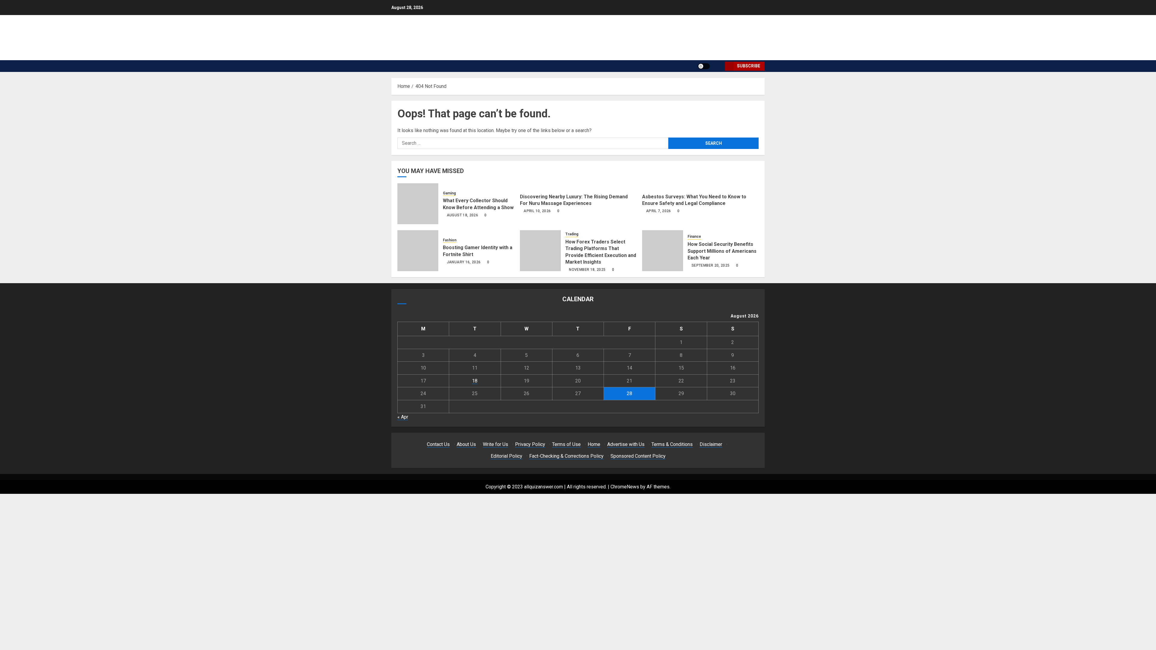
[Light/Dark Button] (704, 66)
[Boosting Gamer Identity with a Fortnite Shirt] (417, 250)
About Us (466, 444)
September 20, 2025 (710, 265)
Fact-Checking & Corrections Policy (566, 456)
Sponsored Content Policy (638, 456)
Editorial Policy (506, 456)
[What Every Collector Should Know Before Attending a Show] (417, 203)
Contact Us (438, 444)
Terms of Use (566, 444)
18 (474, 381)
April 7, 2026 (658, 211)
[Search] (718, 66)
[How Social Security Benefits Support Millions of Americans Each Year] (662, 250)
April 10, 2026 (537, 211)
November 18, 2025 (587, 270)
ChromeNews (625, 487)
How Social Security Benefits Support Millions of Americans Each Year (722, 251)
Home (594, 444)
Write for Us (495, 444)
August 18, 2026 (462, 215)
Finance (694, 236)
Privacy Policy (530, 444)
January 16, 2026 (464, 262)
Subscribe (748, 65)
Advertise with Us (626, 444)
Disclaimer (711, 444)
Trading (571, 234)
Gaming (449, 193)
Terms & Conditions (672, 444)
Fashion (449, 240)
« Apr (402, 417)
